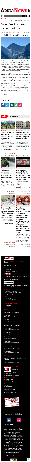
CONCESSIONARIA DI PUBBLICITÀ (12, 366)
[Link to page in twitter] (7, 105)
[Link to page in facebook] (3, 105)
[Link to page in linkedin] (12, 105)
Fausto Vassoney (11, 244)
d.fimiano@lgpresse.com (10, 392)
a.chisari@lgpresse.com (12, 381)
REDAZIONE (7, 289)
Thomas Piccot (20, 155)
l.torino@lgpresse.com (9, 386)
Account (6, 383)
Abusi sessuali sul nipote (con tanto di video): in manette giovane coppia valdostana (23, 136)
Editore (6, 268)
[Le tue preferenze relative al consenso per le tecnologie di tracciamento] (28, 459)
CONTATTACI (7, 355)
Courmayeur (12, 153)
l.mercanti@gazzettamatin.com (11, 306)
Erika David (6, 155)
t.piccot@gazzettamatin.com (10, 338)
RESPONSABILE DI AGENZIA (10, 377)
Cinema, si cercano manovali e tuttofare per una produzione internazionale (7, 136)
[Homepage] (3, 16)
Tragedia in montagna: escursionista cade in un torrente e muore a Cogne (7, 174)
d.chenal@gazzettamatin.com (11, 316)
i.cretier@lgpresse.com (9, 389)
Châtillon (6, 242)
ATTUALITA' (19, 206)
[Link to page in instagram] (20, 105)
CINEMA (4, 130)
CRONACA (19, 130)
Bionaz (6, 153)
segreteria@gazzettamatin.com (13, 294)
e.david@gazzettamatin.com (10, 321)
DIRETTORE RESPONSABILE (10, 303)
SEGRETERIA (7, 345)
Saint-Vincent (12, 242)
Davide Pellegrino (11, 191)
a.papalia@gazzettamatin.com (11, 334)
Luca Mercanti (17, 21)
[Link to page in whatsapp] (16, 105)
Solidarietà (5, 206)
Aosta (22, 244)
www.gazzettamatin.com (10, 265)
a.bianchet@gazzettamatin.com (11, 312)
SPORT (18, 168)
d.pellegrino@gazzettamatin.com (12, 325)
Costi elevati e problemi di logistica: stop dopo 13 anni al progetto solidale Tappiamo (8, 211)
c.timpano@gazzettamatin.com (11, 329)
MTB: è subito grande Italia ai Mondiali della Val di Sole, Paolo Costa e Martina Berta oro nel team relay (23, 174)
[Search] (23, 16)
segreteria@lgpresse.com (13, 375)
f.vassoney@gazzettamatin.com (11, 342)
